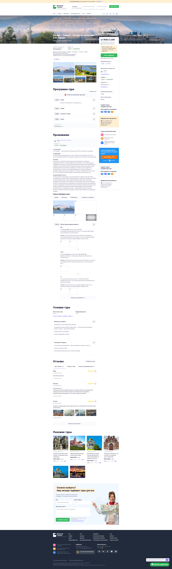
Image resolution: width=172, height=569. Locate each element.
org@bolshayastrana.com (86, 547)
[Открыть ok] (107, 551)
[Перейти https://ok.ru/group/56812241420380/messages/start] (112, 112)
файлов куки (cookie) (158, 560)
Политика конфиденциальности (76, 560)
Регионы (59, 13)
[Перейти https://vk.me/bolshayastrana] (102, 112)
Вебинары (82, 538)
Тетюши (69, 40)
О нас (83, 13)
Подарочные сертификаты (99, 538)
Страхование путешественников (100, 540)
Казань (55, 40)
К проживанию (105, 74)
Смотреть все (92, 91)
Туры (54, 13)
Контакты (89, 13)
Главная (55, 18)
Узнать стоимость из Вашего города (62, 316)
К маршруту (104, 87)
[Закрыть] (94, 100)
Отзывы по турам (113, 538)
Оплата (70, 538)
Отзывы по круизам (114, 540)
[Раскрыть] (94, 108)
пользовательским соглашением (77, 521)
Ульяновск (64, 40)
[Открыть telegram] (99, 551)
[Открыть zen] (112, 551)
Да (72, 8)
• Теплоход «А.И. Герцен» (65, 140)
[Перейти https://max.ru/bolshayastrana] (105, 112)
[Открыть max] (116, 551)
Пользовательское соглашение (60, 560)
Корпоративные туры (75, 13)
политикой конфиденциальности (77, 520)
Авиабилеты (66, 13)
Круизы (60, 18)
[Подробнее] (63, 47)
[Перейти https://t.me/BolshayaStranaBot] (108, 112)
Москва (85, 6)
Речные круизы (67, 18)
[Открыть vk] (103, 551)
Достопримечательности (85, 540)
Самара (59, 40)
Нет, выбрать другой (78, 8)
